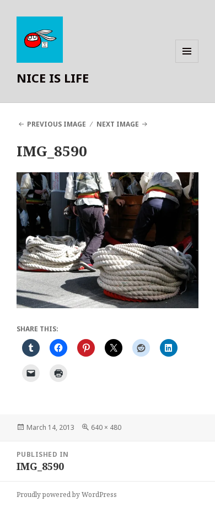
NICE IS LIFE (53, 77)
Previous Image (56, 124)
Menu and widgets (187, 62)
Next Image (117, 124)
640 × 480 (106, 427)
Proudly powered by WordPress (67, 494)
